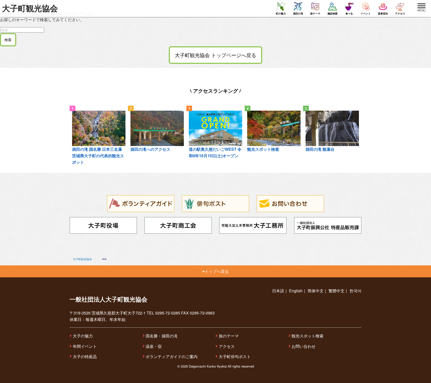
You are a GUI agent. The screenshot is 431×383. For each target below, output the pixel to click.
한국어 (355, 291)
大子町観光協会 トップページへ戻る (215, 55)
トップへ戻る (217, 271)
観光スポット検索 (307, 336)
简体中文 (315, 291)
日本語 (278, 291)
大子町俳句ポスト (235, 356)
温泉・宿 (154, 346)
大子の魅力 (83, 336)
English (296, 291)
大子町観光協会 (30, 8)
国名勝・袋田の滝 (162, 336)
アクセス (227, 346)
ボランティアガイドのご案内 (172, 356)
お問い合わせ (304, 346)
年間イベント (85, 346)
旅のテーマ (229, 336)
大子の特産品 (85, 356)
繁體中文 (336, 291)
